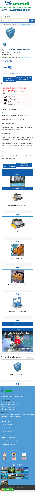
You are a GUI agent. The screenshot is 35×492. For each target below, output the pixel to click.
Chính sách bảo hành (8, 431)
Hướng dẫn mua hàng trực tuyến (10, 441)
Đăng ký (31, 13)
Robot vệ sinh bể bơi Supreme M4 (17, 311)
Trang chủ (4, 24)
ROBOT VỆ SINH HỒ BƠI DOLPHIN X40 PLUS (18, 205)
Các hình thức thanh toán (9, 444)
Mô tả (3, 112)
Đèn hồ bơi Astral (12, 24)
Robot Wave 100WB (17, 258)
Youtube (17, 329)
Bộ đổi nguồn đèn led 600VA (17, 374)
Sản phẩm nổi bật (17, 188)
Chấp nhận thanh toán (9, 451)
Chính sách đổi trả (7, 428)
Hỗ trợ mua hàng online (8, 437)
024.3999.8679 (8, 489)
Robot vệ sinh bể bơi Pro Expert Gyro (17, 285)
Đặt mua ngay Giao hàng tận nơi (9, 79)
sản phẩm (17, 13)
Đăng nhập (24, 13)
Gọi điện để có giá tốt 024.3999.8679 (23, 78)
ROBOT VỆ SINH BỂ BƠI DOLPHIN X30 (17, 232)
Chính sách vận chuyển (8, 424)
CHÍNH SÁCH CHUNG (6, 421)
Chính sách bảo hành (25, 57)
